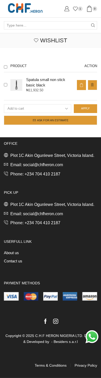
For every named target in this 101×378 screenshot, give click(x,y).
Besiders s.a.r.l (66, 342)
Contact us (13, 261)
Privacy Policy (86, 365)
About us (11, 253)
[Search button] (93, 25)
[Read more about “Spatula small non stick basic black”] (81, 85)
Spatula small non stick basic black (45, 82)
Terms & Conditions (51, 365)
